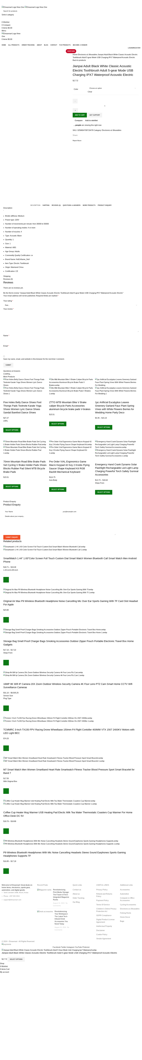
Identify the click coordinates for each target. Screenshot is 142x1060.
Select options (16, 959)
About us (76, 894)
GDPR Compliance (103, 915)
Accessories (125, 890)
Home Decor (125, 917)
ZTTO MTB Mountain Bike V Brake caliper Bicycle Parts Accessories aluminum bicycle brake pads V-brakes (69, 406)
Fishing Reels (125, 913)
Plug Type (7, 698)
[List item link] (18, 912)
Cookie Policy (101, 934)
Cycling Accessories (128, 905)
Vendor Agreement (103, 939)
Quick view (6, 435)
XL (7, 421)
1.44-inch (7, 570)
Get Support (95, 115)
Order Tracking (78, 898)
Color (76, 89)
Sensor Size (8, 696)
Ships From (99, 483)
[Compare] (6, 398)
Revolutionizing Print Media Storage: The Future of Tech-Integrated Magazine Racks (61, 895)
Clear (90, 92)
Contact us (77, 890)
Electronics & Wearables (88, 54)
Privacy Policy (101, 890)
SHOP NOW (71, 51)
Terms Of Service (103, 905)
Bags (122, 921)
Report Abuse (77, 140)
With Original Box (10, 781)
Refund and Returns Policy (104, 895)
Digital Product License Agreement (105, 921)
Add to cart (80, 115)
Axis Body (53, 480)
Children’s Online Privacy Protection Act (106, 910)
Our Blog (76, 902)
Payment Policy (102, 900)
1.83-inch (14, 570)
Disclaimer (100, 930)
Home (75, 54)
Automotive (124, 894)
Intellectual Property (104, 926)
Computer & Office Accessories (127, 899)
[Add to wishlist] (6, 425)
